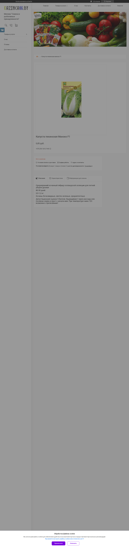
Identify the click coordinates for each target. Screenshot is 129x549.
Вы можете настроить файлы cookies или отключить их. (63, 539)
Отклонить (73, 543)
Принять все (58, 543)
